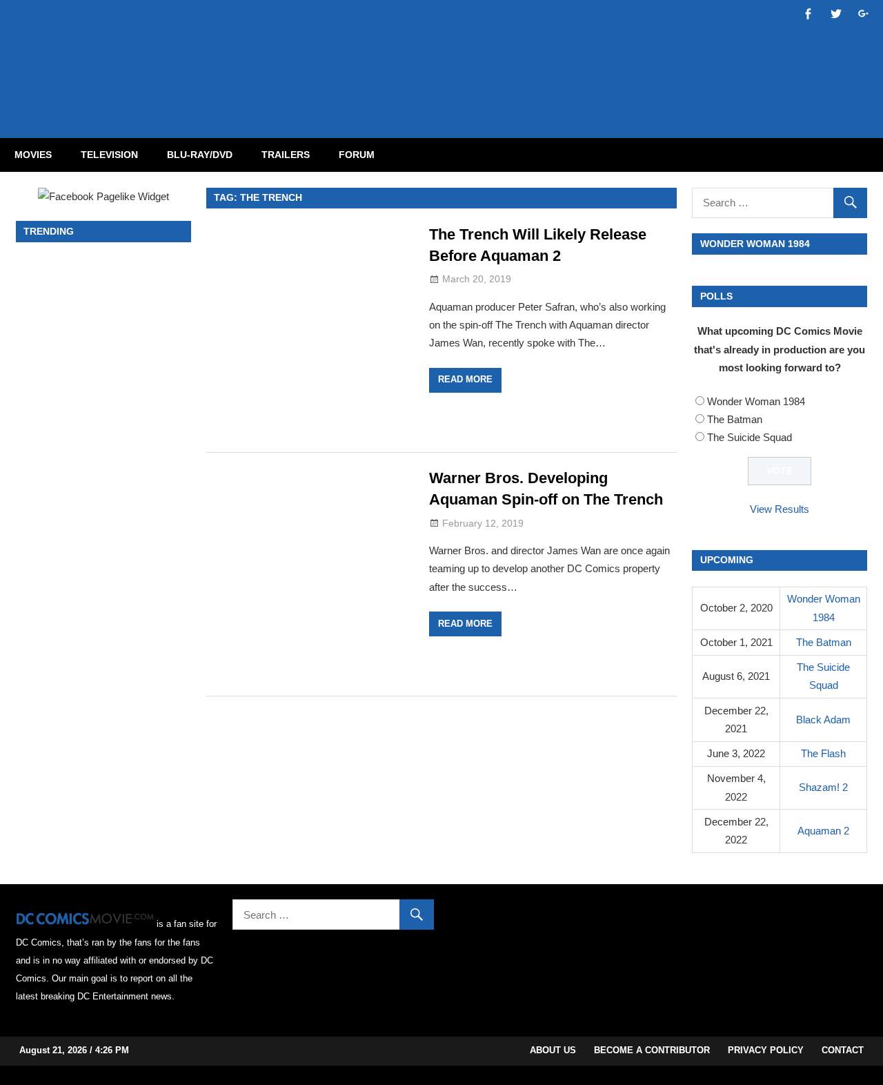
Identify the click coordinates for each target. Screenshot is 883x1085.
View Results (779, 509)
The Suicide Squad (749, 437)
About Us (553, 1050)
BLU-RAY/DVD (199, 154)
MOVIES (33, 154)
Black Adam (823, 719)
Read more (465, 379)
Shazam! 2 (823, 787)
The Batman (734, 419)
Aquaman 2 (823, 831)
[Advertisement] (497, 57)
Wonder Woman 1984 (756, 401)
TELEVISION (109, 154)
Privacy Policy (766, 1050)
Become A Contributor (652, 1050)
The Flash (823, 753)
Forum (357, 154)
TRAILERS (285, 154)
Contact (843, 1050)
